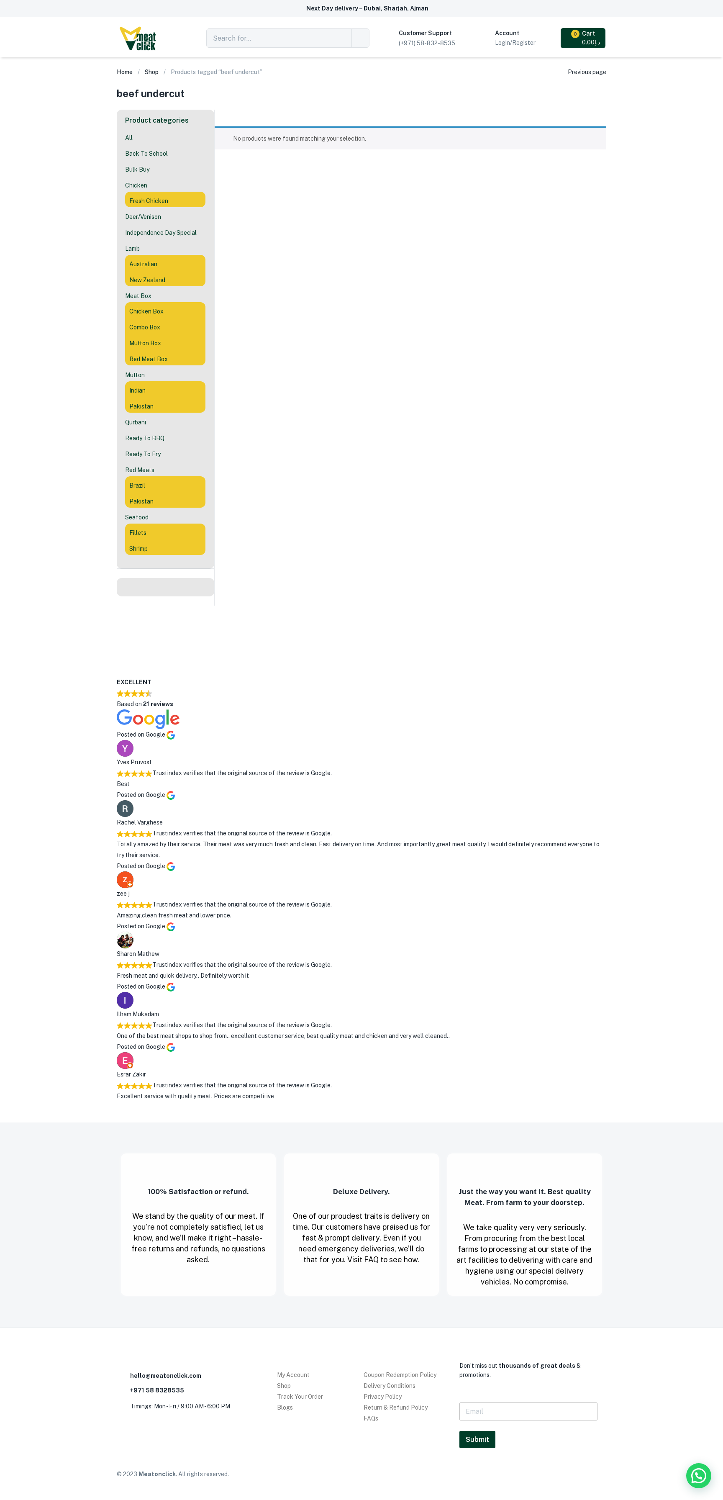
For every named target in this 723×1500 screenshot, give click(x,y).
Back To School (146, 153)
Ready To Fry (143, 454)
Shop (152, 72)
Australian (143, 264)
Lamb (132, 248)
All (129, 137)
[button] (584, 38)
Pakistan (141, 406)
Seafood (137, 517)
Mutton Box (145, 343)
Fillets (137, 532)
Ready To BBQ (144, 438)
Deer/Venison (143, 216)
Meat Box (138, 296)
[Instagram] (144, 1430)
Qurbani (135, 422)
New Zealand (147, 280)
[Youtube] (164, 1430)
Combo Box (144, 327)
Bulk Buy (137, 169)
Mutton (135, 375)
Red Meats (139, 470)
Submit (477, 1439)
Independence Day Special (161, 232)
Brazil (137, 485)
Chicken (136, 185)
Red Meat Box (148, 359)
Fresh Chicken (148, 201)
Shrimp (138, 548)
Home (125, 72)
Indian (137, 390)
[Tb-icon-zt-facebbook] (124, 1430)
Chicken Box (146, 311)
